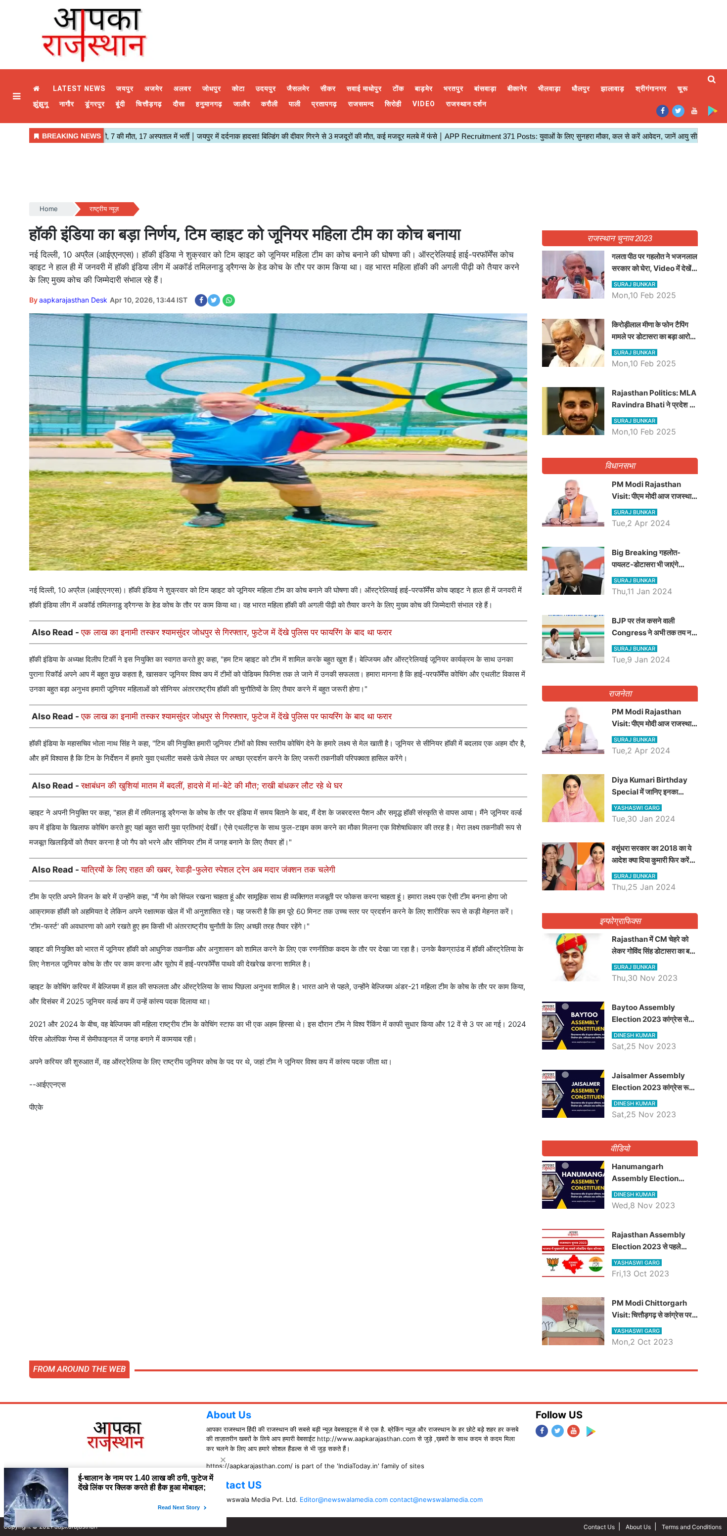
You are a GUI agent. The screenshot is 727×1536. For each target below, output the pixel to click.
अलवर (182, 88)
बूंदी (120, 104)
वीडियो (620, 1148)
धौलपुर (581, 88)
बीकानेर (517, 88)
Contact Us (599, 1527)
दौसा (179, 104)
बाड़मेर (424, 88)
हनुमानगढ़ (209, 104)
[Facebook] (662, 110)
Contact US (234, 1485)
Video (423, 104)
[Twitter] (678, 110)
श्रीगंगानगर (651, 88)
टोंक (398, 88)
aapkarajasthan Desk (73, 300)
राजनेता (620, 694)
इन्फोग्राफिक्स (619, 921)
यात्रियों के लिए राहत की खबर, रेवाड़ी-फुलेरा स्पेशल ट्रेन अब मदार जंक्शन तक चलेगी (208, 870)
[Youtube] (694, 110)
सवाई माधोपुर (364, 88)
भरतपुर (453, 88)
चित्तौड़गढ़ (149, 104)
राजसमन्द (361, 104)
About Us (228, 1415)
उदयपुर (266, 88)
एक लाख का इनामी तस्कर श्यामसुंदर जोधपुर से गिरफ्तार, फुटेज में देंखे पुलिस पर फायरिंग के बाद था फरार (236, 632)
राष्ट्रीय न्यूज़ (104, 209)
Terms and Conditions (692, 1527)
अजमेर (153, 88)
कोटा (238, 88)
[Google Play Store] (712, 110)
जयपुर (125, 88)
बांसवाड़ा (485, 88)
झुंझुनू (40, 104)
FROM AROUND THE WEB (79, 1369)
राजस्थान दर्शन (466, 104)
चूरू (683, 88)
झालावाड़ (613, 88)
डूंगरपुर (95, 104)
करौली (269, 104)
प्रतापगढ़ (324, 104)
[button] (18, 96)
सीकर (328, 88)
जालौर (241, 104)
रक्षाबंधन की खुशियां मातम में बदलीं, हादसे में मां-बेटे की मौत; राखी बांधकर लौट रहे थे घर (211, 785)
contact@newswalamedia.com (436, 1499)
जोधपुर (211, 88)
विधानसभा (620, 466)
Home (37, 88)
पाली (295, 104)
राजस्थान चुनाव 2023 (619, 238)
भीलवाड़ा (549, 88)
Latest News (79, 88)
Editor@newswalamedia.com (344, 1499)
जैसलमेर (298, 88)
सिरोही (393, 104)
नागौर (66, 104)
